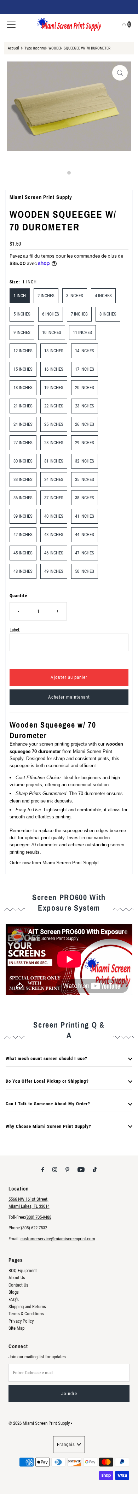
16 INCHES (53, 369)
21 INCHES (23, 405)
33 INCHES (23, 479)
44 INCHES (84, 534)
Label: (15, 630)
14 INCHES (84, 350)
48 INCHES (23, 571)
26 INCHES (84, 424)
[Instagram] (54, 1169)
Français (66, 1444)
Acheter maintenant (69, 697)
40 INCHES (53, 516)
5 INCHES (21, 314)
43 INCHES (53, 534)
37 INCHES (53, 497)
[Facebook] (42, 1169)
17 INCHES (84, 369)
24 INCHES (23, 424)
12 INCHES (23, 350)
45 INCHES (23, 552)
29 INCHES (84, 442)
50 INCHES (84, 571)
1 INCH (19, 295)
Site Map (16, 1328)
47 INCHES (84, 552)
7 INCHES (79, 314)
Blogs (13, 1292)
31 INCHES (53, 461)
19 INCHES (53, 387)
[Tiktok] (95, 1169)
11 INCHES (82, 332)
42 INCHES (23, 534)
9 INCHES (21, 332)
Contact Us (18, 1285)
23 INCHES (84, 405)
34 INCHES (53, 479)
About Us (16, 1277)
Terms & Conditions (26, 1313)
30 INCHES (23, 461)
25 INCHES (53, 424)
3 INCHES (74, 295)
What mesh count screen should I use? (46, 1058)
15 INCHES (23, 369)
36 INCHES (23, 497)
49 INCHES (53, 571)
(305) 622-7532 (34, 1227)
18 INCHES (23, 387)
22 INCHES (53, 405)
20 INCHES (84, 387)
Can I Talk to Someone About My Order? (48, 1103)
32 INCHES (84, 461)
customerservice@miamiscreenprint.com (58, 1238)
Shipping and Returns (27, 1306)
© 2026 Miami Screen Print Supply (39, 1423)
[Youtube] (81, 1169)
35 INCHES (84, 479)
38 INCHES (84, 497)
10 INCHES (51, 332)
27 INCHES (23, 442)
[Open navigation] (11, 24)
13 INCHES (53, 350)
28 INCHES (53, 442)
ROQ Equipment (22, 1270)
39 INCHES (23, 516)
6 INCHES (50, 314)
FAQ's (13, 1299)
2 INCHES (46, 295)
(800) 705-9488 (38, 1217)
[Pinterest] (67, 1169)
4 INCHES (103, 295)
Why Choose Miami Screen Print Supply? (48, 1126)
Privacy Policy (21, 1321)
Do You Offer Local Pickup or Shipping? (47, 1081)
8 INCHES (107, 314)
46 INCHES (53, 552)
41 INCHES (84, 516)
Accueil (13, 48)
